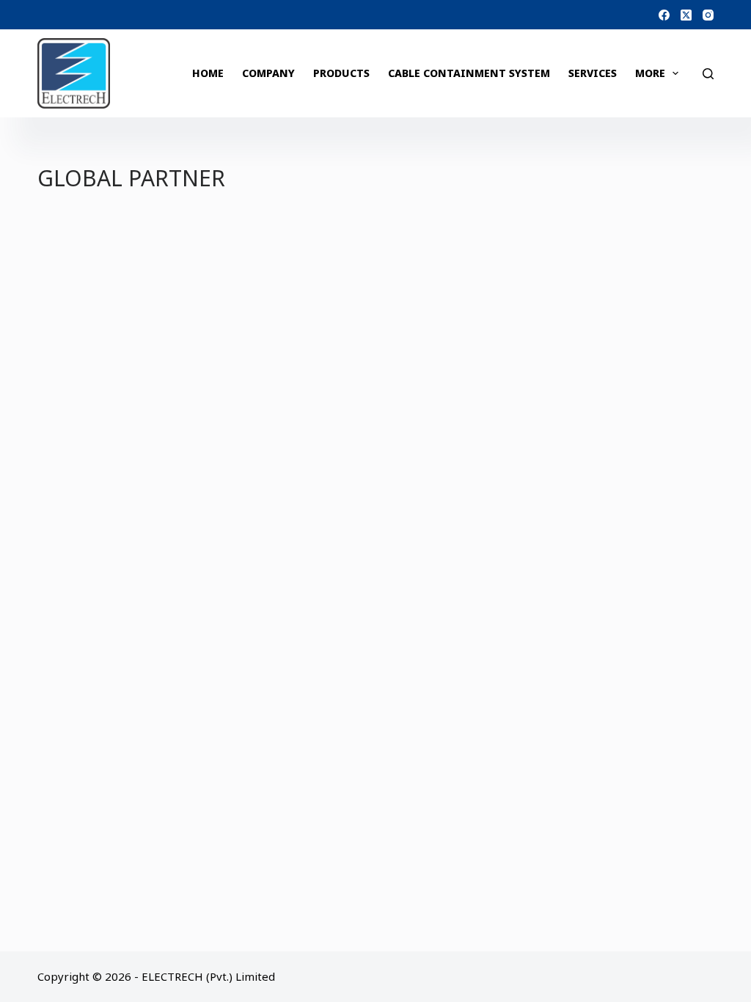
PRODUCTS (341, 73)
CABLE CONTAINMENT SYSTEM (469, 73)
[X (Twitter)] (686, 15)
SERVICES (592, 73)
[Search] (708, 73)
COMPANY (268, 73)
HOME (208, 73)
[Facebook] (664, 15)
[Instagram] (708, 15)
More (650, 73)
